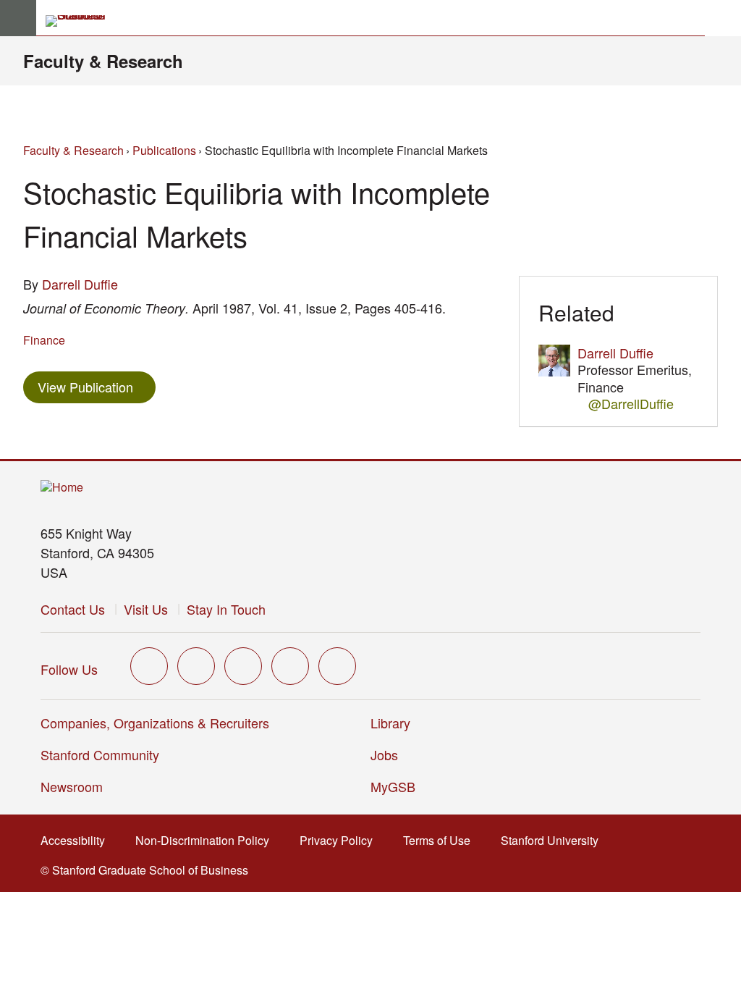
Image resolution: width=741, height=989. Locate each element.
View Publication (97, 386)
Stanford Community (100, 754)
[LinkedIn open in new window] (337, 666)
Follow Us (69, 669)
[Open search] (723, 18)
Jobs (384, 754)
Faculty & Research (103, 61)
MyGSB (397, 786)
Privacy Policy (340, 840)
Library (390, 722)
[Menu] (18, 18)
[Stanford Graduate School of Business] (82, 21)
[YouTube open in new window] (290, 666)
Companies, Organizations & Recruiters (155, 722)
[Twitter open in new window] (149, 666)
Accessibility (77, 840)
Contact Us (73, 608)
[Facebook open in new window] (196, 666)
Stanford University (554, 840)
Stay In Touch (226, 608)
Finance (44, 340)
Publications (164, 150)
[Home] (62, 487)
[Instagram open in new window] (243, 666)
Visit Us (146, 608)
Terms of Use (441, 840)
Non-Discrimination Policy (206, 840)
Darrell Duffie (80, 283)
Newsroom (72, 786)
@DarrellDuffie (631, 403)
